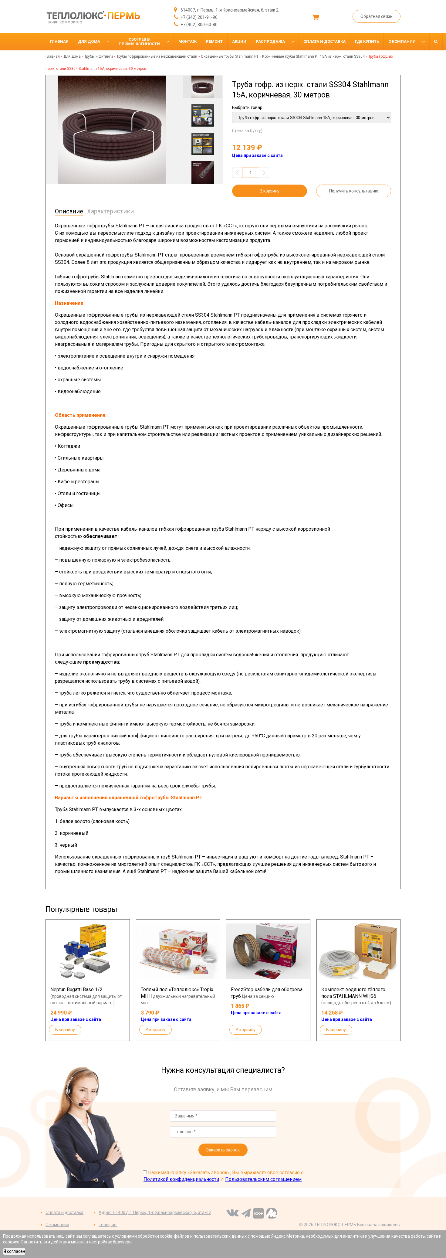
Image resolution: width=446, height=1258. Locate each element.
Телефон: (108, 1224)
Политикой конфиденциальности (181, 1179)
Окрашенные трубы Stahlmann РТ (229, 56)
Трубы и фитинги (98, 56)
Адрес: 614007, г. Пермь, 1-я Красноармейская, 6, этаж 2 (155, 1212)
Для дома (72, 56)
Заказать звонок (223, 1150)
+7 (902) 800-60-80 (199, 24)
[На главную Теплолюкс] (93, 17)
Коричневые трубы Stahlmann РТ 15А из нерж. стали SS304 (313, 56)
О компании (57, 1224)
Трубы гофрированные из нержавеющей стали (157, 56)
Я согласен (14, 1251)
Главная (53, 56)
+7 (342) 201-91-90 (199, 17)
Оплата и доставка (64, 1212)
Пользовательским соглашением (263, 1179)
